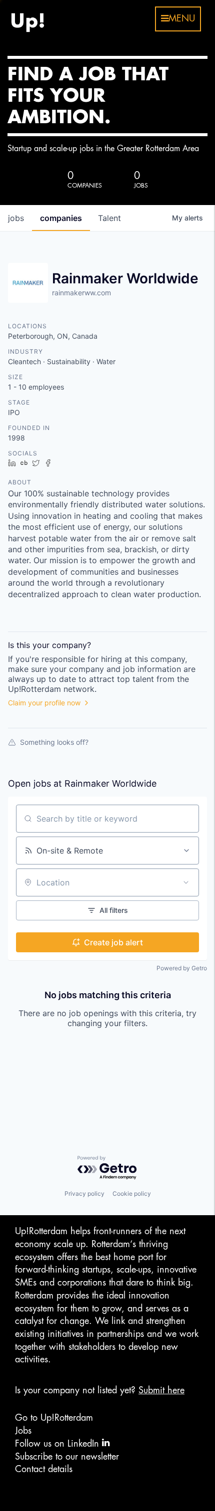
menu (181, 18)
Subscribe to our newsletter (67, 1456)
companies (61, 218)
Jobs (23, 1430)
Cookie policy (131, 1193)
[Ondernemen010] (28, 18)
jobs (16, 218)
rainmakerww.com (81, 292)
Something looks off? (54, 742)
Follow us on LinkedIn (58, 1443)
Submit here (161, 1390)
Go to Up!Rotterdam (54, 1417)
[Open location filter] (186, 882)
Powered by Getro (181, 968)
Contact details (43, 1469)
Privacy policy (84, 1193)
